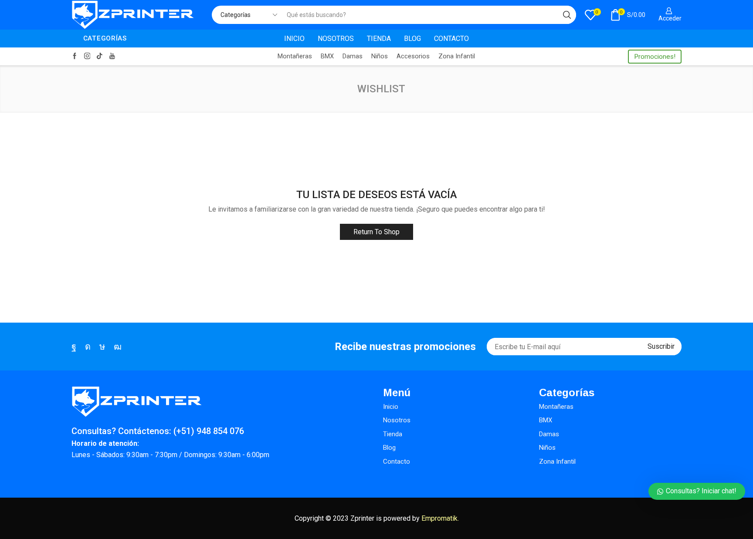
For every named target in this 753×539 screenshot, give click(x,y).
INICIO (294, 38)
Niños (379, 56)
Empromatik (439, 518)
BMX (327, 56)
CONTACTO (451, 38)
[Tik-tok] (99, 56)
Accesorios (413, 56)
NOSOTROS (336, 38)
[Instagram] (87, 56)
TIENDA (379, 38)
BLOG (412, 38)
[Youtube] (112, 56)
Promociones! (654, 57)
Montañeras (295, 56)
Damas (353, 56)
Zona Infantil (456, 56)
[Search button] (567, 15)
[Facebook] (74, 56)
